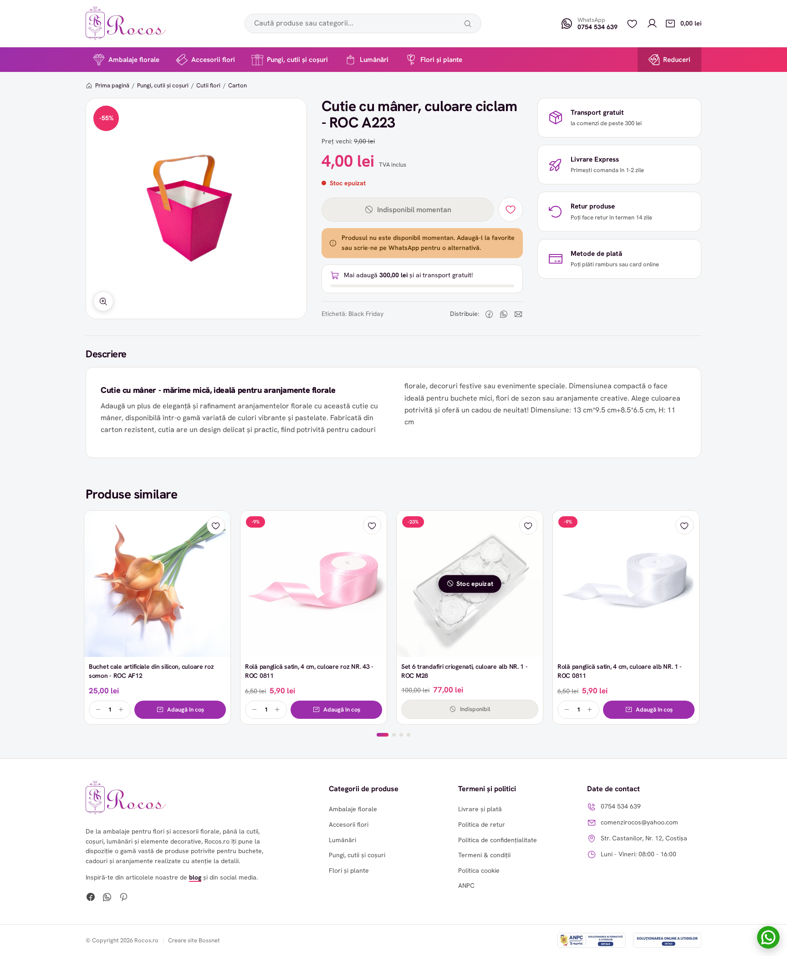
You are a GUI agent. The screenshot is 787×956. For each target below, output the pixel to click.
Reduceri (676, 59)
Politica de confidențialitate (497, 840)
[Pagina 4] (408, 735)
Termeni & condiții (484, 855)
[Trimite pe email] (518, 314)
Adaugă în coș (185, 709)
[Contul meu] (652, 23)
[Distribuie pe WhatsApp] (503, 314)
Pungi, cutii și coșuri (297, 59)
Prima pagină (112, 85)
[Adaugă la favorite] (510, 209)
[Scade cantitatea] (98, 709)
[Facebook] (91, 898)
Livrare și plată (480, 809)
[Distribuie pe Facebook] (489, 314)
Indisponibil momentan (414, 209)
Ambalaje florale (133, 59)
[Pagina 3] (401, 735)
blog (195, 877)
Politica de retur (481, 824)
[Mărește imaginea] (103, 301)
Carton (237, 85)
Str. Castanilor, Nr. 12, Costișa (644, 838)
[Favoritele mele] (632, 23)
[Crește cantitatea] (121, 709)
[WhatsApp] (107, 898)
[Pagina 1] (382, 735)
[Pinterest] (123, 898)
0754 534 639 (621, 806)
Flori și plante (441, 59)
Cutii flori (208, 85)
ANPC (466, 885)
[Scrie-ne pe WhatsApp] (768, 937)
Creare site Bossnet (194, 940)
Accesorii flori (213, 59)
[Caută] (468, 24)
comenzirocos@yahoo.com (639, 822)
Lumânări (374, 59)
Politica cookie (479, 870)
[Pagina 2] (394, 735)
